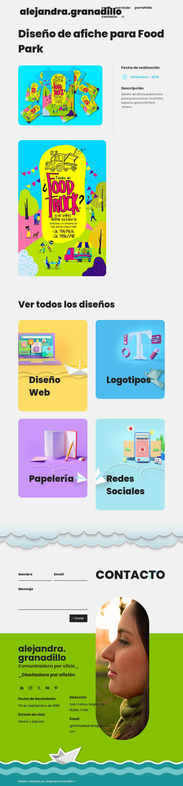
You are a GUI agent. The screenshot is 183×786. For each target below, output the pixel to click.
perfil (106, 8)
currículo (122, 8)
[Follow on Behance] (47, 688)
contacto (109, 17)
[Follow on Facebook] (72, 687)
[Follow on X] (39, 688)
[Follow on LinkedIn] (21, 688)
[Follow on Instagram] (30, 688)
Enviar (79, 618)
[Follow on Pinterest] (56, 688)
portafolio (143, 8)
